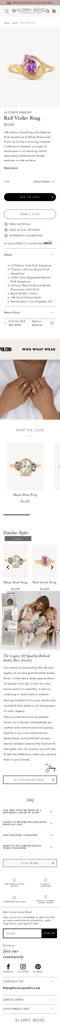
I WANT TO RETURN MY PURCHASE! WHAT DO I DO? (25, 823)
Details (8, 255)
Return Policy (12, 312)
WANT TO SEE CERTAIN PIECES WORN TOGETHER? (22, 847)
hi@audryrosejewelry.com (21, 988)
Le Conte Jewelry (18, 112)
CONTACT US (13, 981)
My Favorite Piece (29, 780)
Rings (15, 23)
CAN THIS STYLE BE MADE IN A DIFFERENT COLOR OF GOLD (22, 811)
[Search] (47, 11)
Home (6, 23)
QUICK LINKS (13, 1000)
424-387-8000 (17, 323)
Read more (11, 168)
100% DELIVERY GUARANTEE (20, 835)
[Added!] (52, 323)
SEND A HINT (30, 214)
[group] (15, 567)
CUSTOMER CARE (16, 1009)
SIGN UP (49, 933)
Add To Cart (30, 197)
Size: (7, 181)
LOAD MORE (30, 863)
